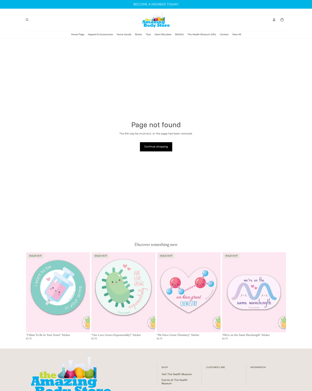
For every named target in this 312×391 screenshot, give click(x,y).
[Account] (274, 20)
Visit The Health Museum (177, 374)
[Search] (27, 20)
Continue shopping (156, 146)
